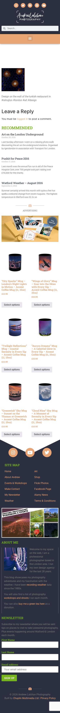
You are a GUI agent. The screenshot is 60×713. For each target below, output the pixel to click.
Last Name (8, 652)
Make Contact (12, 489)
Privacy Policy (48, 698)
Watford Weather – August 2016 (22, 183)
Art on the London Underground (23, 134)
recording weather (36, 584)
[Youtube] (44, 5)
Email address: (10, 664)
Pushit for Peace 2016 (15, 158)
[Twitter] (23, 5)
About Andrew (12, 477)
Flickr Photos (41, 483)
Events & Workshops (16, 483)
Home (8, 471)
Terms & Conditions (45, 500)
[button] (30, 38)
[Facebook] (30, 5)
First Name (8, 640)
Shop (37, 477)
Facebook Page (42, 489)
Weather (9, 500)
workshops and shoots (16, 597)
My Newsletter (12, 494)
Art (35, 471)
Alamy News (41, 494)
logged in (22, 118)
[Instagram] (16, 5)
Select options (12, 304)
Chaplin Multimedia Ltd (26, 698)
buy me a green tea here (31, 603)
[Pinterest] (37, 5)
